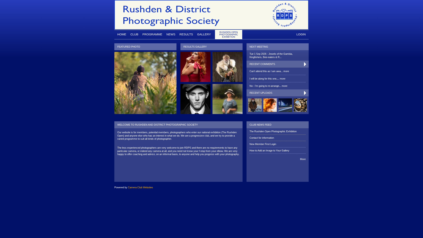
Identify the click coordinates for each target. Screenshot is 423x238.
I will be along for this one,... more (267, 78)
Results (186, 34)
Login (301, 34)
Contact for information (262, 137)
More (303, 159)
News (170, 34)
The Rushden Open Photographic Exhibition (273, 131)
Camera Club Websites (140, 187)
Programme (152, 34)
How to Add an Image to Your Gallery (269, 150)
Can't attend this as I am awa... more (269, 71)
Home (121, 34)
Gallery (204, 34)
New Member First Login (263, 144)
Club (134, 34)
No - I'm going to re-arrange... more (268, 85)
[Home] (211, 1)
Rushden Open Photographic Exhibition (228, 34)
